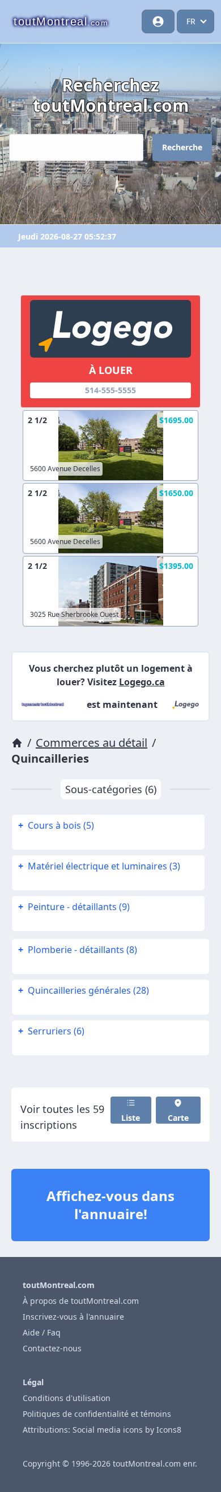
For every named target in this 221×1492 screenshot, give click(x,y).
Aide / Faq (42, 1332)
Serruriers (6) (51, 1031)
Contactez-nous (52, 1348)
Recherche (182, 147)
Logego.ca (142, 682)
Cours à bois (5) (56, 825)
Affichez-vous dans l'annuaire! (110, 1204)
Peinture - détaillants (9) (74, 907)
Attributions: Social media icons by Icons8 (102, 1429)
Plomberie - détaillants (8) (77, 949)
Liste (130, 1117)
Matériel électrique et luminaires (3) (99, 866)
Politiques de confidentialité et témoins (97, 1413)
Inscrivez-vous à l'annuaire (73, 1316)
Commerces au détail (91, 742)
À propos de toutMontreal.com (81, 1300)
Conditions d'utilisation (66, 1398)
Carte (178, 1117)
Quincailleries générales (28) (83, 990)
